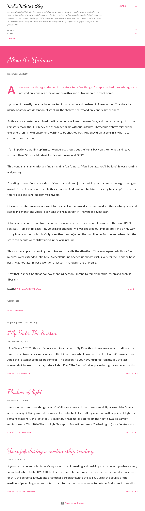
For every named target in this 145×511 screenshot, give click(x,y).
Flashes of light (24, 392)
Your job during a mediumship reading (50, 451)
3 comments (23, 373)
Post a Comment (15, 310)
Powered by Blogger (74, 503)
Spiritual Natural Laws (28, 289)
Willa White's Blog (25, 6)
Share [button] (131, 289)
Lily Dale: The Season (32, 332)
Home (12, 38)
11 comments (23, 432)
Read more (132, 373)
